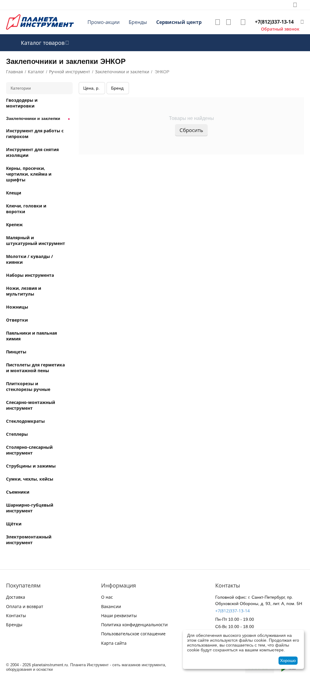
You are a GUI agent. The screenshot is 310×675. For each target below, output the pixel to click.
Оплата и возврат (24, 606)
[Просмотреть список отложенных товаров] (218, 22)
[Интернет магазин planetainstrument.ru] (40, 22)
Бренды (138, 22)
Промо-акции (103, 22)
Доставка (15, 597)
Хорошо (288, 660)
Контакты (16, 615)
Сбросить (191, 130)
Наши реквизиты (119, 615)
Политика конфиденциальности (134, 624)
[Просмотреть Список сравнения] (229, 22)
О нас (107, 597)
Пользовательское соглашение (133, 634)
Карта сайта (114, 643)
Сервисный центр (179, 22)
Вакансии (111, 606)
